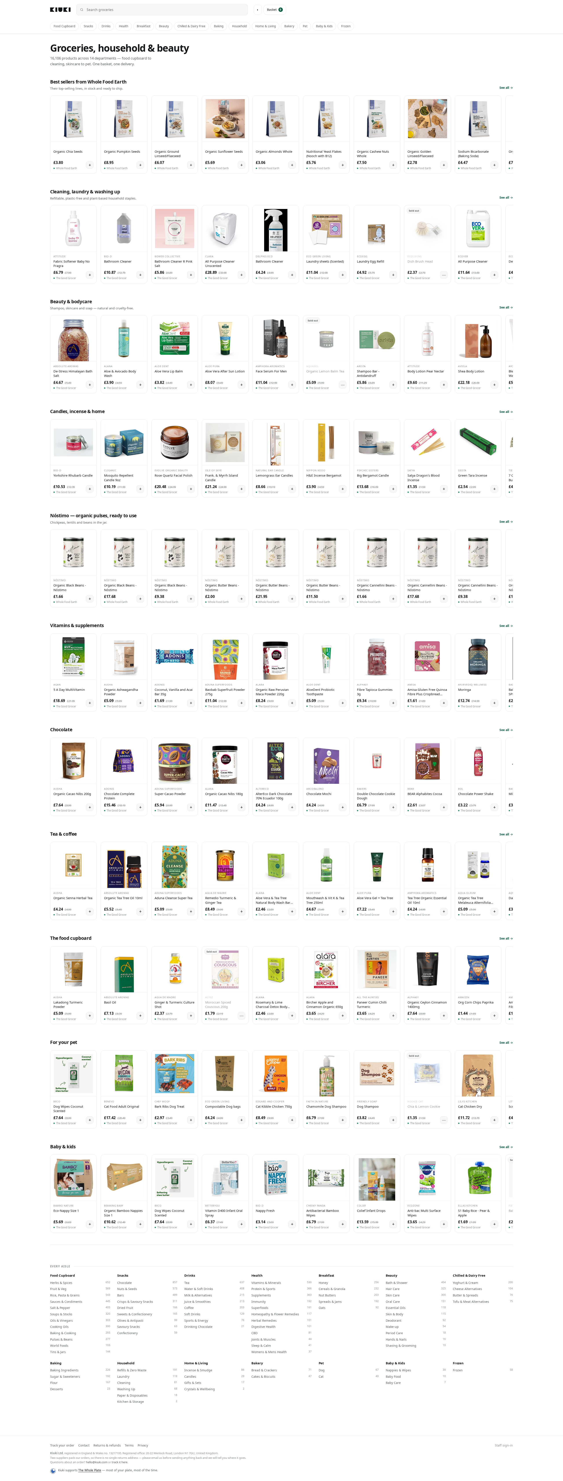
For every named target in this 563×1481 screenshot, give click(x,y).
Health (123, 26)
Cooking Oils (80, 1326)
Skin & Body (416, 1314)
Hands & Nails (416, 1339)
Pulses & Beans (80, 1339)
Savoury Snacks (147, 1326)
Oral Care (416, 1301)
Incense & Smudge (214, 1370)
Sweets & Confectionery (147, 1314)
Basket (274, 9)
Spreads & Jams (349, 1301)
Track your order (62, 1445)
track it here (119, 1462)
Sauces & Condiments (80, 1301)
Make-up (416, 1326)
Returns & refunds (107, 1445)
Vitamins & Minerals (281, 1282)
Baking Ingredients (80, 1370)
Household (239, 26)
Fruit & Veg (80, 1289)
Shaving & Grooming (416, 1345)
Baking (218, 26)
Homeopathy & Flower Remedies (281, 1314)
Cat (349, 1376)
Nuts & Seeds (147, 1289)
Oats (349, 1307)
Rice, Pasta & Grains (80, 1295)
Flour (80, 1382)
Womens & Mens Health (281, 1352)
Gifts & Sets (214, 1382)
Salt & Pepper (80, 1307)
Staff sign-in (504, 1445)
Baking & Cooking (80, 1333)
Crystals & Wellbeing (214, 1389)
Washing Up (147, 1389)
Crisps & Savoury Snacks (147, 1301)
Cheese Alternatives (483, 1289)
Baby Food (416, 1376)
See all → (506, 87)
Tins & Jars (80, 1352)
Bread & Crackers (281, 1370)
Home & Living (265, 26)
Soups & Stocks (80, 1314)
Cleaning (147, 1382)
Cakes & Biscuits (281, 1376)
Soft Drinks (214, 1314)
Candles (214, 1376)
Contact (84, 1445)
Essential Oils (416, 1307)
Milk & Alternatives (214, 1295)
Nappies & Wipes (416, 1370)
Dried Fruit (147, 1307)
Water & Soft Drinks (214, 1289)
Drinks (106, 26)
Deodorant (416, 1320)
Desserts (80, 1389)
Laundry (147, 1376)
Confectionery (147, 1333)
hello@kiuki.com (97, 1462)
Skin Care (416, 1295)
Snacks (88, 26)
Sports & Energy (214, 1320)
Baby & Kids (324, 26)
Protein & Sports (281, 1289)
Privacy (143, 1445)
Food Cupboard (64, 26)
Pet (305, 26)
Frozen (346, 26)
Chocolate (147, 1282)
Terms (129, 1445)
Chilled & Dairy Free (191, 26)
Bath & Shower (416, 1282)
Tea (214, 1282)
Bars (147, 1295)
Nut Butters (349, 1295)
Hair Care (416, 1289)
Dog (349, 1370)
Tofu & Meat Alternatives (483, 1301)
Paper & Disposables (147, 1395)
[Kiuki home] (60, 9)
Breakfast (143, 26)
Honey (349, 1282)
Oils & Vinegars (80, 1320)
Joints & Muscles (281, 1339)
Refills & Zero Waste (147, 1370)
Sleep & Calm (281, 1345)
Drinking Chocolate (214, 1326)
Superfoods (281, 1307)
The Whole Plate (89, 1470)
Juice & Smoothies (214, 1301)
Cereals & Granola (349, 1289)
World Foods (80, 1345)
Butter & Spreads (483, 1295)
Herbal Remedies (281, 1320)
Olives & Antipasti (147, 1320)
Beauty (164, 26)
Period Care (416, 1333)
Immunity (281, 1301)
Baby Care (416, 1382)
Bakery (289, 26)
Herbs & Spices (80, 1282)
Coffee (214, 1307)
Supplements (281, 1295)
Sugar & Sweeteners (80, 1376)
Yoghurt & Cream (483, 1282)
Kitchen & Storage (147, 1401)
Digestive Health (281, 1326)
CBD (281, 1333)
